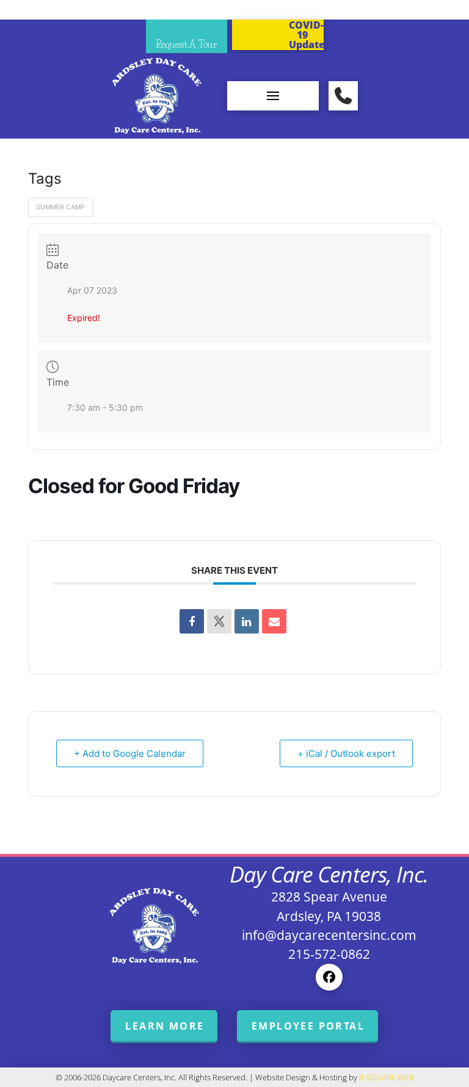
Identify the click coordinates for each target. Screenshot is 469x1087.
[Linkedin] (246, 621)
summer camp (60, 207)
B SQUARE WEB (386, 1077)
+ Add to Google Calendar (130, 753)
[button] (273, 95)
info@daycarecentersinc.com (329, 935)
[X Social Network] (219, 621)
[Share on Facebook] (192, 621)
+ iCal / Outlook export (346, 753)
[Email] (274, 621)
